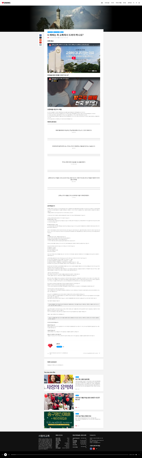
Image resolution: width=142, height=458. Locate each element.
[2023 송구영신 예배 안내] (59, 419)
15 (2, 454)
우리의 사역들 (118, 2)
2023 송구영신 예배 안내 (83, 416)
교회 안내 (130, 2)
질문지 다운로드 (93, 339)
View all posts (59, 346)
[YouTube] (94, 448)
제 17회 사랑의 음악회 (82, 379)
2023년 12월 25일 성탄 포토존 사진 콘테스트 (87, 398)
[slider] (70, 454)
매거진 (124, 2)
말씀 (102, 2)
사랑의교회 (44, 435)
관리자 (50, 37)
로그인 (57, 365)
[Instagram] (97, 448)
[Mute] (136, 454)
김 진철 (78, 389)
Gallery (77, 395)
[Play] (5, 454)
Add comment (61, 37)
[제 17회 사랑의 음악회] (59, 383)
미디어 (112, 2)
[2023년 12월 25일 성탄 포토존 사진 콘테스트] (59, 401)
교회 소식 (77, 413)
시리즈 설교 (107, 2)
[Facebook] (91, 448)
